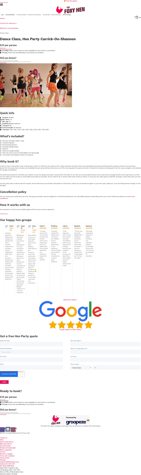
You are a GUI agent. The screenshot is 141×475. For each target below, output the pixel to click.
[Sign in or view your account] (68, 16)
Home (2, 18)
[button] (2, 48)
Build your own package (9, 28)
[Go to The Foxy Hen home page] (70, 10)
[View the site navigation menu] (1, 5)
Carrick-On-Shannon (8, 23)
